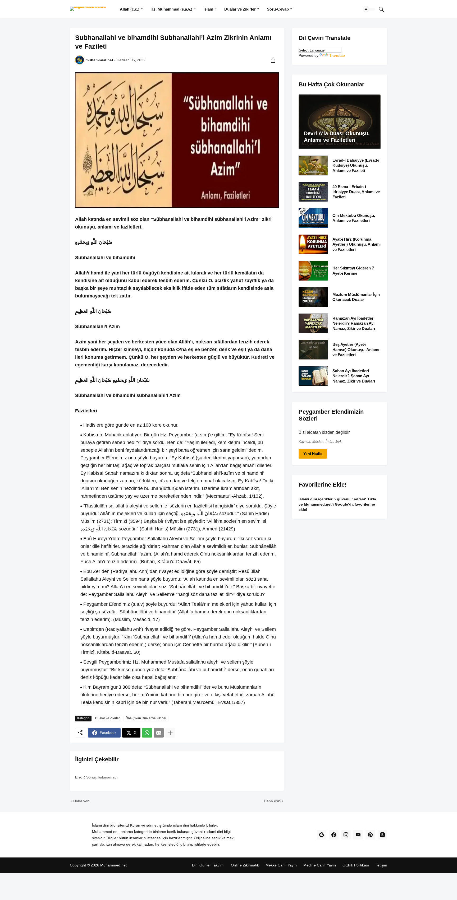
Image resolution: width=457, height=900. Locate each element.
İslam (208, 9)
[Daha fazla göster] (170, 733)
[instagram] (346, 835)
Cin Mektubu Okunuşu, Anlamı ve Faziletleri (353, 218)
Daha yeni (81, 801)
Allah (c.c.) (129, 9)
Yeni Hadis (312, 453)
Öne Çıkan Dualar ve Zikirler (146, 718)
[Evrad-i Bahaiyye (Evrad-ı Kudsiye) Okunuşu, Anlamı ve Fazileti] (313, 165)
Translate (337, 55)
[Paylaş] (273, 60)
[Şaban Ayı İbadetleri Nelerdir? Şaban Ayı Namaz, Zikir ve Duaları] (313, 376)
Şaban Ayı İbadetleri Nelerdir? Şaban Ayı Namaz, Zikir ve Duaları (353, 375)
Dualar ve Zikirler (240, 9)
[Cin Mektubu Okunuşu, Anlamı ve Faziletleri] (313, 218)
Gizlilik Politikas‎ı (355, 865)
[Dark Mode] (369, 9)
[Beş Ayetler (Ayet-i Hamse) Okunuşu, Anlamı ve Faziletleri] (313, 350)
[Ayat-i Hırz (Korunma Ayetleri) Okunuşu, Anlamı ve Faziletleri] (313, 244)
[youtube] (358, 835)
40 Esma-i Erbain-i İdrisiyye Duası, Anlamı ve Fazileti (356, 191)
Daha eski (272, 801)
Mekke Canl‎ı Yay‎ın (281, 865)
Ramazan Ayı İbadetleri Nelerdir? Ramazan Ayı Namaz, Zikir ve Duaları (353, 323)
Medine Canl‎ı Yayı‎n (319, 865)
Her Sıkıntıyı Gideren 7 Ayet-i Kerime (353, 271)
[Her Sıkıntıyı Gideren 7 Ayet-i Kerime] (313, 271)
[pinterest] (370, 835)
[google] (321, 835)
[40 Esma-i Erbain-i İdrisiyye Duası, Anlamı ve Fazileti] (313, 192)
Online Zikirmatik (245, 865)
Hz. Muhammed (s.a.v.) (171, 9)
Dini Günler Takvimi (208, 865)
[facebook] (334, 835)
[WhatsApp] (147, 733)
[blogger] (382, 835)
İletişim (381, 865)
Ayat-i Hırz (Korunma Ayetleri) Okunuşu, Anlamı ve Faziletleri (356, 244)
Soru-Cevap (278, 9)
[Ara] (381, 9)
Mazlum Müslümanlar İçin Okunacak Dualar (356, 297)
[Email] (159, 733)
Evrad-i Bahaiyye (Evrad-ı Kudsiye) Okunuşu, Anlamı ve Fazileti (355, 165)
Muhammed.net (113, 865)
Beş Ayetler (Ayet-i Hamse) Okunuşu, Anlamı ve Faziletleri (355, 349)
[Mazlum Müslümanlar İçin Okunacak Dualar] (313, 297)
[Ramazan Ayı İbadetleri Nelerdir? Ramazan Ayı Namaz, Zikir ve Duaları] (313, 323)
